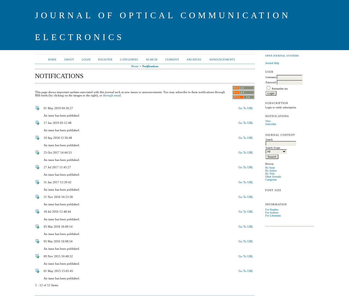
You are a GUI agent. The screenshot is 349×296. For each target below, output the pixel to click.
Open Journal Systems (282, 55)
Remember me (280, 88)
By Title (270, 173)
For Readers (271, 209)
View (268, 121)
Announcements (222, 59)
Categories (271, 179)
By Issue (270, 167)
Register (105, 59)
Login (86, 59)
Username (271, 77)
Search (152, 59)
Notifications (150, 66)
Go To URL (246, 108)
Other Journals (273, 176)
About (69, 59)
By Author (271, 170)
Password (271, 82)
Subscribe (270, 124)
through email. (112, 95)
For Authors (271, 212)
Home (52, 59)
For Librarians (273, 215)
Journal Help (272, 63)
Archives (193, 59)
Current (172, 59)
